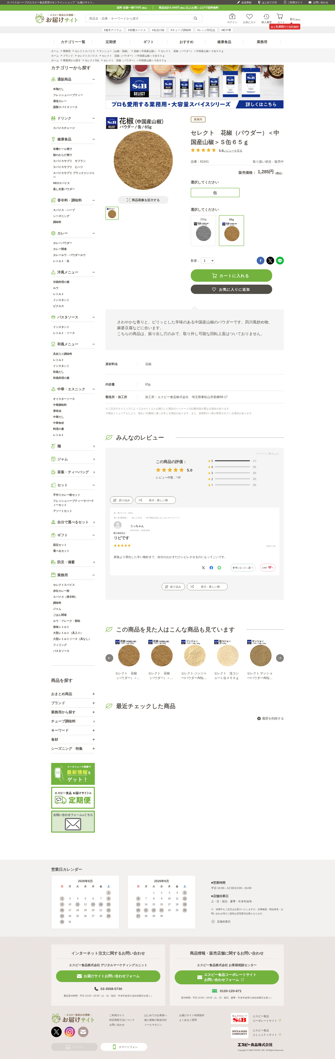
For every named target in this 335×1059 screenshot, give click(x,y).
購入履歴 (267, 22)
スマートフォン (128, 1047)
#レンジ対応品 (206, 30)
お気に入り (249, 22)
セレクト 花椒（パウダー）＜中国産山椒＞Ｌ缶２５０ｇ (127, 676)
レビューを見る (232, 150)
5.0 (189, 470)
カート (281, 22)
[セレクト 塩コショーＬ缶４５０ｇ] (227, 653)
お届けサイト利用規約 (191, 1015)
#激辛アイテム (113, 30)
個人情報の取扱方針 (155, 1019)
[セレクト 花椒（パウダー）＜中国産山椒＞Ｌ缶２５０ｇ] (128, 653)
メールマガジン (153, 1024)
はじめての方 (269, 2)
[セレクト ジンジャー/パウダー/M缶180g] (194, 653)
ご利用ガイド (295, 2)
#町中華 (226, 30)
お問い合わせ (320, 2)
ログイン (232, 22)
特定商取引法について (122, 1019)
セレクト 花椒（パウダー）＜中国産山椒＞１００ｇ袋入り (160, 676)
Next (280, 658)
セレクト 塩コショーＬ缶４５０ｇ (226, 676)
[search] (195, 18)
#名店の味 (158, 30)
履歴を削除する (273, 718)
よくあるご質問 (188, 1019)
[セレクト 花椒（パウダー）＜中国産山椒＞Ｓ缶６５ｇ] (112, 213)
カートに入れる (234, 276)
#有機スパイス (137, 30)
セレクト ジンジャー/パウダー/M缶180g (194, 676)
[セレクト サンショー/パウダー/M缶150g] (260, 653)
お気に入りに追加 (234, 289)
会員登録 (246, 2)
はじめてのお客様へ (155, 1015)
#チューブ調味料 (181, 30)
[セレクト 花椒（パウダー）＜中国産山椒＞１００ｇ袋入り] (161, 653)
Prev (109, 658)
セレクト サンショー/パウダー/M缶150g (260, 676)
